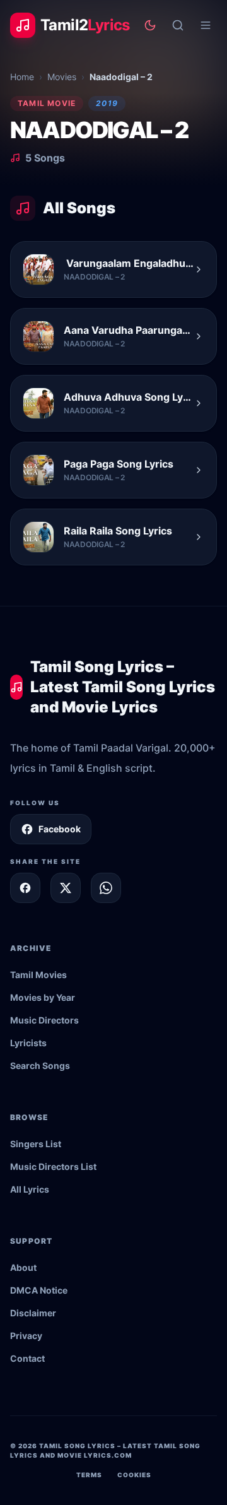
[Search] (177, 25)
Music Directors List (53, 1166)
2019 (107, 103)
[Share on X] (65, 888)
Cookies (134, 1474)
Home (22, 76)
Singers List (35, 1143)
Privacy (26, 1335)
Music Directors (44, 1020)
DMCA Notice (38, 1290)
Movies (61, 76)
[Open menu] (205, 25)
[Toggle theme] (150, 25)
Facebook (59, 828)
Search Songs (40, 1065)
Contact (27, 1358)
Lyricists (28, 1042)
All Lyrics (29, 1189)
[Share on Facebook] (25, 888)
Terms (89, 1474)
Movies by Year (42, 997)
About (23, 1267)
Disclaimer (33, 1312)
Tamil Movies (38, 974)
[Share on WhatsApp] (106, 888)
